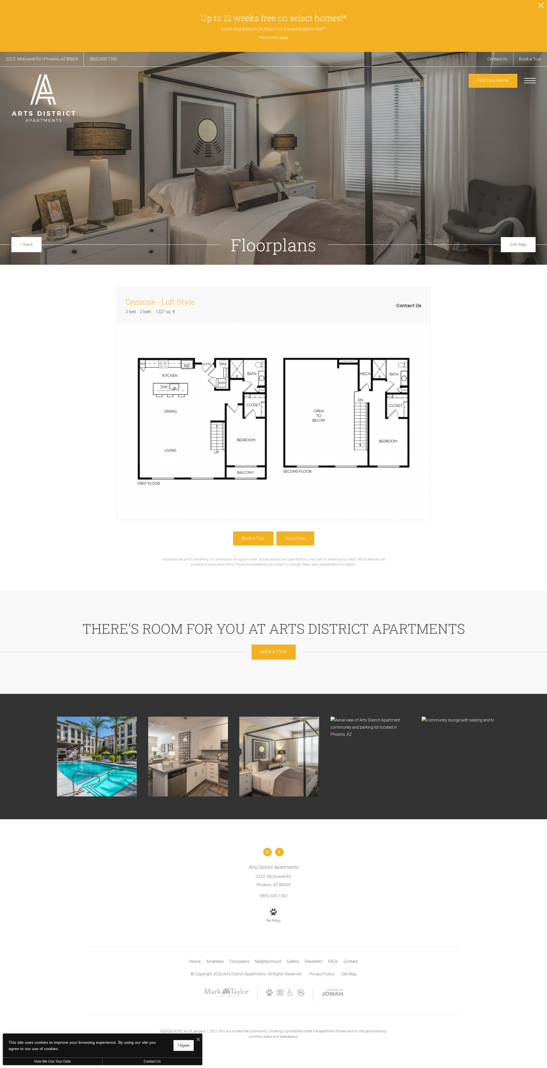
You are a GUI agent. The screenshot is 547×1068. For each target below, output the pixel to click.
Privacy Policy (321, 974)
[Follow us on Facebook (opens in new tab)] (279, 852)
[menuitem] (195, 962)
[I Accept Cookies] (198, 1040)
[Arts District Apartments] (370, 727)
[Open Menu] (530, 80)
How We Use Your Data (52, 1061)
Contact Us (152, 1061)
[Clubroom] (461, 720)
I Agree (183, 1045)
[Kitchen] (188, 756)
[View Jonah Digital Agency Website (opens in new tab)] (332, 993)
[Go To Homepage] (43, 98)
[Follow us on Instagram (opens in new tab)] (267, 852)
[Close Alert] (541, 7)
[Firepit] (97, 756)
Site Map (349, 974)
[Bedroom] (279, 756)
